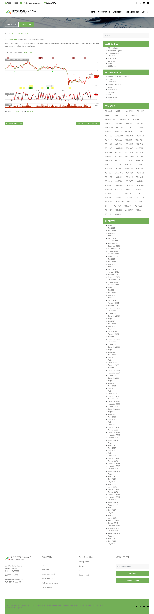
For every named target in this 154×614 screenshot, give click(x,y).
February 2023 (113, 334)
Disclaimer (82, 566)
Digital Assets (47, 587)
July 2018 (111, 477)
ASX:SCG (138, 194)
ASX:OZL (139, 189)
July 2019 (111, 445)
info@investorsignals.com (32, 3)
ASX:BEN (140, 173)
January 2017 (113, 523)
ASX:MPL (139, 165)
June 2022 (112, 355)
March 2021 (112, 394)
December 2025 (114, 246)
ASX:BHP (140, 111)
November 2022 (114, 342)
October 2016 (113, 531)
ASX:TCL (108, 123)
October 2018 (113, 469)
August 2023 (113, 319)
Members (111, 61)
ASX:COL (139, 148)
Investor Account (48, 574)
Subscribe (132, 573)
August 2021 (113, 381)
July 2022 (111, 352)
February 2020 (113, 427)
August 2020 (113, 412)
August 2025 (113, 256)
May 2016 (111, 544)
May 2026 (111, 233)
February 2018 (113, 489)
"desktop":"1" (124, 119)
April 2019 (112, 453)
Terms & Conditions (86, 557)
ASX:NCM (119, 111)
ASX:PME (119, 173)
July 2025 (111, 259)
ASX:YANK (120, 202)
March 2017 (112, 518)
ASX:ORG (108, 144)
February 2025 (113, 272)
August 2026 (113, 225)
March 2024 (112, 300)
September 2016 (114, 533)
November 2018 (114, 466)
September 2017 (114, 502)
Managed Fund (132, 12)
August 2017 (113, 505)
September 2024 (114, 285)
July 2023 (111, 321)
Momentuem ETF (114, 84)
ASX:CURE (119, 185)
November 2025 (114, 249)
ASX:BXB (140, 136)
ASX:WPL (118, 123)
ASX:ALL (118, 140)
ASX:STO (108, 140)
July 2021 (111, 383)
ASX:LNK (139, 210)
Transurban (112, 82)
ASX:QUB (140, 185)
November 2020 (114, 404)
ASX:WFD (129, 181)
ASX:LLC (118, 132)
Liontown (111, 92)
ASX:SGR (118, 161)
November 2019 (114, 435)
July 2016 (111, 539)
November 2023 (114, 311)
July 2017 (111, 508)
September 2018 (114, 471)
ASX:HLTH (129, 169)
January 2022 (113, 368)
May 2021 (111, 388)
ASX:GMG (108, 185)
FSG (80, 571)
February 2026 (113, 241)
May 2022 (111, 357)
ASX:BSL (130, 185)
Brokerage (117, 12)
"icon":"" (117, 115)
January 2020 (113, 430)
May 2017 (111, 513)
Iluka (109, 95)
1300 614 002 (12, 3)
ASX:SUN (30, 111)
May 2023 (111, 326)
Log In (145, 12)
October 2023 (113, 313)
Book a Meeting (84, 575)
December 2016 (114, 526)
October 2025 (113, 251)
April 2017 (112, 515)
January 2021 (113, 399)
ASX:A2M (108, 181)
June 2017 (112, 510)
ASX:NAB (138, 140)
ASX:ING (108, 214)
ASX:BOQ (118, 181)
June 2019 (112, 448)
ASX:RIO (138, 132)
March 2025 (112, 269)
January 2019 (113, 461)
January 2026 (113, 243)
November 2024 (114, 280)
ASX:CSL (108, 132)
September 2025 (114, 254)
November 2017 (114, 497)
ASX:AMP (128, 165)
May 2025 (111, 264)
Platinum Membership (50, 583)
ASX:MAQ (127, 206)
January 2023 (113, 337)
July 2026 (111, 228)
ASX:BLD (117, 206)
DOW (129, 202)
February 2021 (113, 396)
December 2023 (114, 308)
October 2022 (113, 344)
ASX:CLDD (138, 202)
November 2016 (114, 528)
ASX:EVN (119, 148)
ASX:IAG (140, 156)
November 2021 (114, 373)
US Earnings (112, 97)
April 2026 (112, 236)
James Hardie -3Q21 (15, 123)
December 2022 (114, 339)
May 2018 (111, 482)
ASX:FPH (128, 161)
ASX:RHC (129, 111)
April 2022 (112, 360)
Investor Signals (16, 608)
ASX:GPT (108, 156)
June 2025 (112, 262)
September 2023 (114, 316)
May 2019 (111, 451)
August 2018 (113, 474)
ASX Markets (16, 111)
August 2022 (113, 350)
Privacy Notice (84, 562)
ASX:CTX (129, 189)
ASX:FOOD (140, 198)
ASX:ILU (118, 169)
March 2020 (112, 425)
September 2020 (114, 409)
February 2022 (113, 365)
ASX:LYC (119, 198)
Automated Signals (115, 51)
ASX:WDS (138, 206)
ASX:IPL (108, 165)
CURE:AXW (129, 156)
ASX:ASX (128, 132)
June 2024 (112, 293)
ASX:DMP (129, 210)
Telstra (110, 79)
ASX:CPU (108, 189)
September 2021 (114, 378)
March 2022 (112, 363)
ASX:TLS (139, 144)
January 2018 (113, 492)
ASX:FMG (140, 128)
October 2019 (113, 438)
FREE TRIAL (26, 24)
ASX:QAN (108, 173)
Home (92, 12)
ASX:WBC (129, 173)
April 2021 (112, 391)
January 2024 (113, 306)
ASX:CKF (108, 210)
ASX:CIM (128, 140)
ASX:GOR (139, 152)
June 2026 (112, 231)
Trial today (28, 52)
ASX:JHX (129, 144)
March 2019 (112, 456)
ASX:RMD (108, 148)
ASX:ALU (139, 177)
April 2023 (112, 329)
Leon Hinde (31, 34)
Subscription (104, 12)
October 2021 (113, 375)
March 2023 (112, 331)
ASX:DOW (129, 198)
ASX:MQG (108, 177)
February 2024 (113, 303)
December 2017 (114, 495)
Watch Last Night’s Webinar (118, 77)
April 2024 (112, 298)
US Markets (112, 66)
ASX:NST (136, 119)
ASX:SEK (129, 177)
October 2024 (113, 282)
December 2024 (114, 277)
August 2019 (113, 443)
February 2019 (113, 458)
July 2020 (111, 414)
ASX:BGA (108, 152)
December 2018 (114, 464)
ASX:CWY (119, 136)
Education (111, 56)
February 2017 (113, 521)
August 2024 (113, 287)
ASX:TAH (119, 128)
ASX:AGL (119, 177)
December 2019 (114, 432)
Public (110, 64)
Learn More (11, 24)
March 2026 (112, 238)
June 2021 (112, 386)
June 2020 (112, 417)
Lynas (110, 87)
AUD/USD (108, 194)
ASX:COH (118, 189)
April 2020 (112, 422)
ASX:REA (118, 214)
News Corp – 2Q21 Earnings (87, 123)
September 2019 (114, 440)
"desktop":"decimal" (130, 115)
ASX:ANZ (129, 148)
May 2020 (111, 420)
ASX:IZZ (118, 194)
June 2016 (112, 541)
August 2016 (113, 536)
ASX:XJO (129, 128)
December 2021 (114, 370)
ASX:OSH (139, 161)
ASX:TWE (108, 136)
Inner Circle (112, 58)
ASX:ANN (129, 136)
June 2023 (112, 324)
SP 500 (107, 206)
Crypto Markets (113, 53)
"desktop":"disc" (110, 119)
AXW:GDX (108, 202)
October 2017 (113, 500)
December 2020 (114, 401)
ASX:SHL (129, 123)
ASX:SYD (118, 152)
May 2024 (111, 295)
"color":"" (108, 115)
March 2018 (112, 487)
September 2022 (114, 347)
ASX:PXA (108, 169)
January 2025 (113, 275)
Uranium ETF (112, 89)
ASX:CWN (129, 152)
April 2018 (112, 484)
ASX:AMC (108, 111)
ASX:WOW (109, 128)
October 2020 (113, 407)
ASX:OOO (117, 165)
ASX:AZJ (118, 156)
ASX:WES (118, 144)
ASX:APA (139, 169)
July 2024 (111, 290)
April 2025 (112, 267)
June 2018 (112, 479)
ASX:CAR (128, 194)
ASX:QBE (118, 210)
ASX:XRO (140, 181)
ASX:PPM (108, 198)
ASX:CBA (139, 123)
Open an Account (132, 581)
